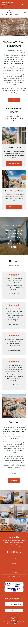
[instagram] (25, 4)
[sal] (14, 583)
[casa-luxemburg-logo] (10, 10)
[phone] (20, 552)
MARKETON (17, 623)
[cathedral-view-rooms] (14, 127)
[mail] (17, 552)
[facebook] (22, 4)
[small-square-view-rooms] (14, 171)
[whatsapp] (14, 552)
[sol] (14, 588)
